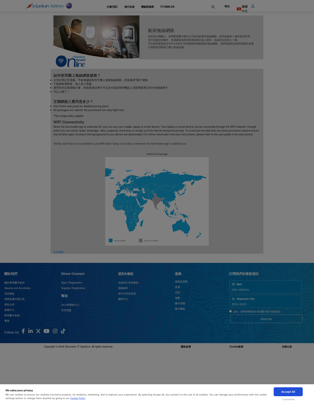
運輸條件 (123, 288)
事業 (6, 320)
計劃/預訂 (112, 6)
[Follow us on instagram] (55, 332)
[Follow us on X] (38, 332)
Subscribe (266, 319)
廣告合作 (9, 304)
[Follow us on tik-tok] (63, 332)
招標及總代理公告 (14, 299)
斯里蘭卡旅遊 (12, 315)
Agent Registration (71, 282)
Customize (288, 399)
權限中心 (123, 299)
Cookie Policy (77, 398)
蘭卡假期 (180, 303)
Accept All (288, 391)
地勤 (177, 298)
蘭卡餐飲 (180, 308)
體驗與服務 (147, 6)
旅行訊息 (129, 6)
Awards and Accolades (17, 288)
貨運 (177, 287)
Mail (239, 284)
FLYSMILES (167, 6)
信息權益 (9, 293)
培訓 (177, 292)
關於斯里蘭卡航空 (14, 282)
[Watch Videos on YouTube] (46, 332)
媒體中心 (9, 310)
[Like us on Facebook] (23, 332)
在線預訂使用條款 (128, 282)
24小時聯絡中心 (70, 304)
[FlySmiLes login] (262, 6)
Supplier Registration (73, 288)
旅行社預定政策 (127, 293)
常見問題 (58, 252)
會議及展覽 (181, 281)
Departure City (246, 298)
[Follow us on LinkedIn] (30, 332)
